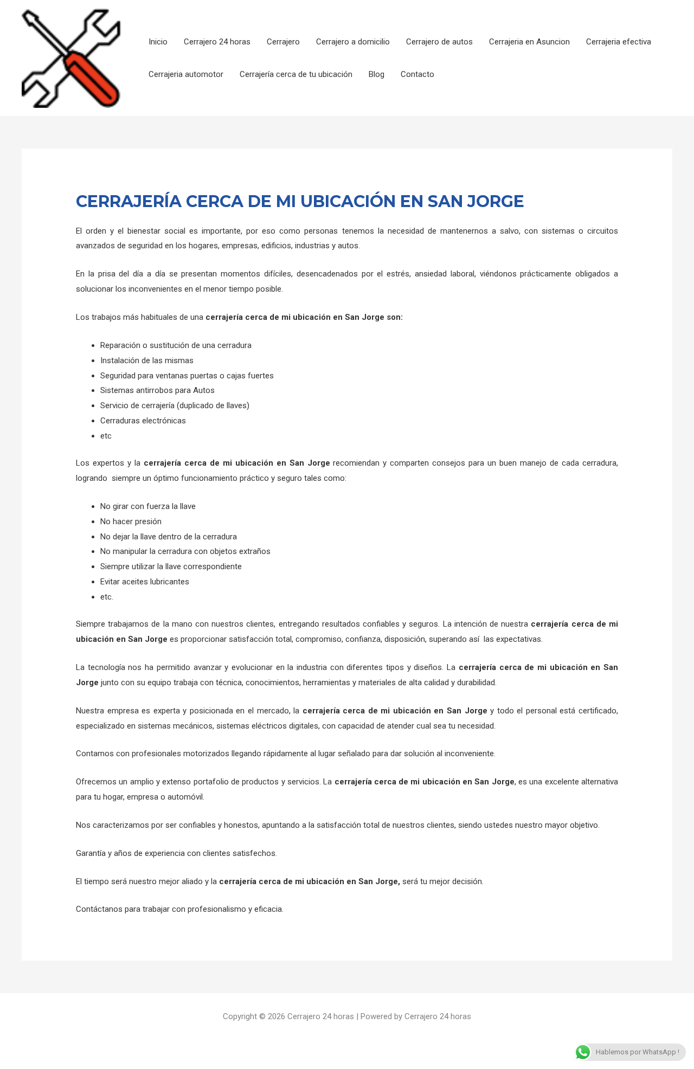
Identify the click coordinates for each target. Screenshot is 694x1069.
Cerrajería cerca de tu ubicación (296, 74)
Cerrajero (283, 42)
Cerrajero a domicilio (353, 42)
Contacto (417, 74)
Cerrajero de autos (439, 42)
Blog (376, 74)
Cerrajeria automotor (186, 74)
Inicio (158, 42)
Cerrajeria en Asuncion (529, 42)
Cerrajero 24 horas (217, 42)
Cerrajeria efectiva (618, 42)
